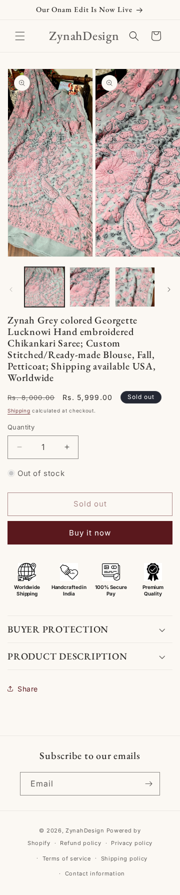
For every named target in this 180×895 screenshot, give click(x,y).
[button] (20, 36)
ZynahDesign (85, 830)
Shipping (19, 411)
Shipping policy (124, 858)
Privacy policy (131, 843)
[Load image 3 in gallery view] (135, 287)
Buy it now (90, 533)
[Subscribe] (149, 784)
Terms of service (66, 858)
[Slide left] (11, 289)
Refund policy (80, 843)
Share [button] (28, 688)
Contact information (95, 873)
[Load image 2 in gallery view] (90, 287)
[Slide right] (169, 289)
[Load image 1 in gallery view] (44, 287)
